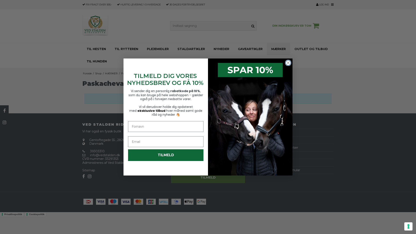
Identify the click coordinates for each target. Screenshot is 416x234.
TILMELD (166, 155)
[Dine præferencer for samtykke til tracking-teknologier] (408, 226)
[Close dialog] (288, 62)
